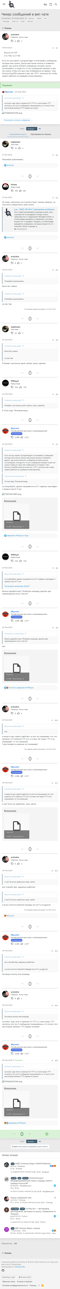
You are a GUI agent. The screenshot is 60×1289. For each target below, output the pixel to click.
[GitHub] (2, 1270)
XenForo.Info (20, 1267)
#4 (57, 270)
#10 (56, 720)
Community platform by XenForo (25, 1262)
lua (45, 18)
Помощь (22, 1200)
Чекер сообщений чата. (21, 1198)
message (5, 21)
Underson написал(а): (13, 276)
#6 (57, 394)
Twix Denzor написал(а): (14, 476)
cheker (39, 18)
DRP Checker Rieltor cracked (27, 1228)
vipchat (30, 21)
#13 (56, 951)
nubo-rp (15, 21)
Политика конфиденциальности (15, 1285)
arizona (31, 18)
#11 (56, 783)
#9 (57, 628)
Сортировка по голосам (41, 134)
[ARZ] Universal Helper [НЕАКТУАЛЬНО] (33, 1163)
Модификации (25, 1186)
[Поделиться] (53, 48)
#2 (57, 155)
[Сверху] (39, 1286)
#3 (57, 198)
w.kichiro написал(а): (12, 98)
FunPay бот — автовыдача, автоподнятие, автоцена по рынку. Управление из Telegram (33, 1211)
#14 (56, 1005)
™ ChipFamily (15, 1231)
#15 (56, 1061)
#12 (56, 871)
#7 (57, 444)
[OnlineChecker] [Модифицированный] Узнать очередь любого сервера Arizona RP (31, 1180)
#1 (57, 48)
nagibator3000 (18, 1172)
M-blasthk (14, 1186)
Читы (24, 1231)
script (22, 21)
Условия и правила (24, 1281)
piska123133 (15, 1216)
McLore (13, 1166)
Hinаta (24, 1202)
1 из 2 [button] (22, 129)
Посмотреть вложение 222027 (17, 586)
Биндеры (21, 1166)
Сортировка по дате (18, 134)
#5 (57, 340)
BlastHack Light (9, 1277)
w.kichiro (6, 18)
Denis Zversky (18, 1191)
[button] (4, 4)
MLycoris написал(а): (12, 574)
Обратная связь (8, 1281)
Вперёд (31, 129)
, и (17, 535)
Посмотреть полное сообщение (17, 120)
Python (24, 1216)
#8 (57, 568)
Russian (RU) (26, 1277)
